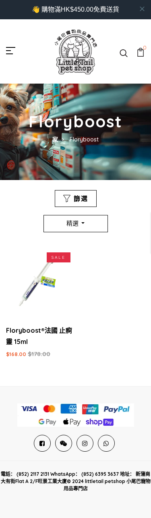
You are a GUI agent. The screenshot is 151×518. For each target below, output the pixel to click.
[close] (142, 9)
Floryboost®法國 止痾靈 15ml (39, 336)
